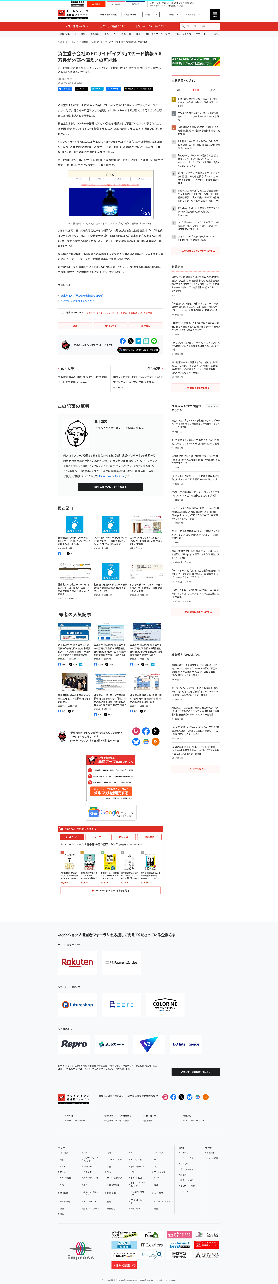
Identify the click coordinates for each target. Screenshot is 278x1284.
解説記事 (211, 1152)
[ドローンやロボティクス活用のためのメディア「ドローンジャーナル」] (179, 1256)
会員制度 (87, 1172)
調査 (156, 1208)
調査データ (185, 1174)
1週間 (196, 90)
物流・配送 (111, 1193)
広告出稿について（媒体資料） (118, 1115)
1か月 (212, 90)
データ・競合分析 (114, 1177)
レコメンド (158, 1177)
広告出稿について (195, 14)
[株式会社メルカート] (111, 1044)
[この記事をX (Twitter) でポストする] (131, 341)
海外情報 (94, 33)
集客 (138, 33)
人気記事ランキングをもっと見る (198, 251)
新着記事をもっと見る (198, 387)
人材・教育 (158, 1193)
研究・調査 (189, 3)
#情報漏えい (135, 312)
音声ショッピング (138, 1166)
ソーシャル (88, 1166)
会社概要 (148, 1120)
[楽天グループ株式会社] (77, 963)
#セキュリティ (103, 312)
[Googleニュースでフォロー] (198, 1097)
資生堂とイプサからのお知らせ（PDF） (82, 295)
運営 (156, 1184)
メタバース (126, 33)
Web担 (115, 740)
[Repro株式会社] (74, 1044)
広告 (109, 1166)
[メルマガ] (136, 731)
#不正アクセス (119, 312)
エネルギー (154, 6)
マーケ (97, 836)
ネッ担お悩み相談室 (108, 14)
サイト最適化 (65, 1177)
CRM (109, 1172)
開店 (109, 1201)
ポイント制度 (136, 1177)
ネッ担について (174, 14)
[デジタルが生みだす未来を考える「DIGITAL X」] (151, 1256)
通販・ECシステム (91, 1208)
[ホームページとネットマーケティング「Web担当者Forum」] (179, 1236)
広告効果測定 (113, 1184)
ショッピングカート (162, 1201)
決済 (62, 1208)
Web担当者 (116, 4)
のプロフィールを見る (110, 486)
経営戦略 (149, 836)
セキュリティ (65, 1201)
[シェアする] (123, 341)
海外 (83, 33)
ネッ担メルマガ (151, 14)
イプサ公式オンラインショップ (77, 301)
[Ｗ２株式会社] (149, 1044)
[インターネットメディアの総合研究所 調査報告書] (206, 1236)
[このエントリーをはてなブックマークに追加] (138, 341)
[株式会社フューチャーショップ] (77, 1005)
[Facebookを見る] (173, 1097)
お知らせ (184, 1163)
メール (62, 1166)
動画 (85, 1184)
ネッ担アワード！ (131, 14)
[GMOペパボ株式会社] (165, 1005)
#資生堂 (148, 312)
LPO (133, 1172)
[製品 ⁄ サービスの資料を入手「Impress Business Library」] (124, 1256)
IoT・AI (170, 3)
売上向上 (64, 1172)
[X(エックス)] (156, 731)
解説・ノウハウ (186, 1169)
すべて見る (198, 768)
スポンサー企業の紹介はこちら (195, 1071)
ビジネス (123, 836)
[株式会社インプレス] (81, 1251)
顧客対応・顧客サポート (91, 1193)
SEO (156, 1159)
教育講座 (172, 6)
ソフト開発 (161, 3)
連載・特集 (65, 33)
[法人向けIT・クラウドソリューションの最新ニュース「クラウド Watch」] (124, 1246)
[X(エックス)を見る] (181, 1097)
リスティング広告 (183, 33)
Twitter (119, 476)
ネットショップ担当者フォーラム (73, 14)
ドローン (163, 6)
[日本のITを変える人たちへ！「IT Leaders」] (151, 1246)
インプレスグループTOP (193, 1120)
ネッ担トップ (63, 42)
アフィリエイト (202, 33)
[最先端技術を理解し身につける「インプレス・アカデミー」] (206, 1256)
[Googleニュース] (146, 742)
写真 (62, 1184)
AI (115, 33)
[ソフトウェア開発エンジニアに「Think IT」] (151, 1236)
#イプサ (91, 312)
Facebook (105, 476)
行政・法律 (135, 1208)
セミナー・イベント (188, 1158)
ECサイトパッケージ (138, 1201)
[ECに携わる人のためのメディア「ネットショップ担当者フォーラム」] (206, 1246)
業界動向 (111, 1208)
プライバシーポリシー (75, 1120)
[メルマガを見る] (165, 1097)
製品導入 (135, 4)
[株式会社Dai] (121, 1005)
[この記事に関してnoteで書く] (146, 341)
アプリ (157, 1166)
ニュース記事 (212, 1158)
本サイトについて (73, 1115)
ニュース (75, 42)
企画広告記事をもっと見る (198, 612)
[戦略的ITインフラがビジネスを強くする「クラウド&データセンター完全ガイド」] (124, 1236)
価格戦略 (64, 1193)
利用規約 (187, 1115)
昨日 (179, 90)
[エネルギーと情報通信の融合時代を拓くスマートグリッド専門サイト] (179, 1246)
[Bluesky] (189, 1097)
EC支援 (180, 6)
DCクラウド (179, 3)
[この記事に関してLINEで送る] (154, 341)
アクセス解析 (160, 1172)
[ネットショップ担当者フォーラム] (73, 1102)
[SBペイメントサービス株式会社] (121, 963)
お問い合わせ (150, 1115)
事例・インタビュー (188, 1180)
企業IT (152, 3)
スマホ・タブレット (91, 1177)
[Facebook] (146, 731)
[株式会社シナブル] (186, 1044)
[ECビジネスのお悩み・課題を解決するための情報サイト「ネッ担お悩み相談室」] (124, 1267)
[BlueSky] (136, 742)
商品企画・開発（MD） (137, 1193)
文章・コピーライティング (138, 1184)
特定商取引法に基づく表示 (117, 1120)
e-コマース (72, 836)
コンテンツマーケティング (158, 33)
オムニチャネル (89, 1201)
